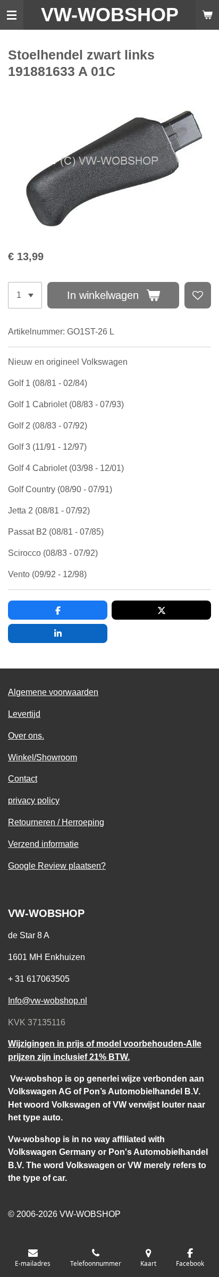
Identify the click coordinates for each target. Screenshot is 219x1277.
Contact (22, 778)
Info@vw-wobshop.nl (47, 1000)
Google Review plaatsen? (57, 865)
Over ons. (26, 735)
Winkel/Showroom (42, 757)
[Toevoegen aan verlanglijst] (197, 295)
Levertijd (24, 713)
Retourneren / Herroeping (56, 822)
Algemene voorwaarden (53, 692)
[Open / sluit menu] (11, 15)
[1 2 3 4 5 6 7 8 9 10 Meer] (25, 295)
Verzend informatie (43, 844)
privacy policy (34, 800)
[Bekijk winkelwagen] (207, 15)
